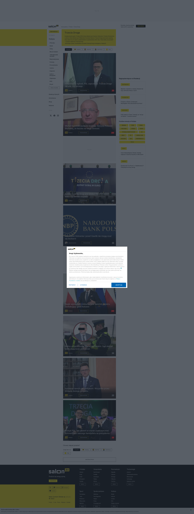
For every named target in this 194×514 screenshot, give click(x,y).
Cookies (78, 280)
